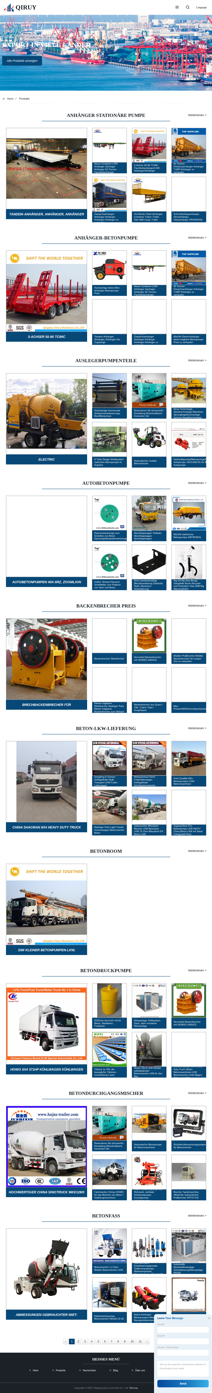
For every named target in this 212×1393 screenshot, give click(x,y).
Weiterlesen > (197, 115)
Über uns (140, 1370)
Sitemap (133, 1388)
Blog (115, 1370)
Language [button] (201, 7)
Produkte (24, 98)
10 (132, 1341)
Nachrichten (89, 1370)
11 (140, 1341)
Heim (10, 98)
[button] (177, 7)
